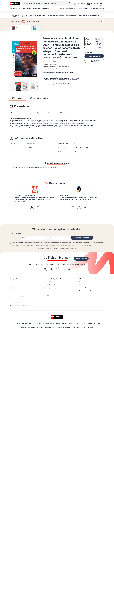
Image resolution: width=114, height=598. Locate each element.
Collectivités (82, 281)
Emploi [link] (90, 323)
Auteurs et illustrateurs (86, 284)
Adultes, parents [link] (48, 290)
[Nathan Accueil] (15, 3)
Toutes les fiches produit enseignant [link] (20, 305)
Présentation (18, 98)
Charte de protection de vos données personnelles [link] (57, 323)
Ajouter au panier (93, 56)
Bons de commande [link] (50, 327)
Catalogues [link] (40, 327)
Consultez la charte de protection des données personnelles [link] (61, 248)
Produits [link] (90, 327)
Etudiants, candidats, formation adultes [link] (55, 287)
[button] (24, 59)
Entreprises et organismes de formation (90, 279)
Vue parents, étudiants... (33, 21)
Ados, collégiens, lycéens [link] (51, 284)
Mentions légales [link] (26, 323)
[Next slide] (37, 87)
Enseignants (13, 279)
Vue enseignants (15, 21)
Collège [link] (12, 287)
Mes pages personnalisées (67, 8)
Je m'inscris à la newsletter (81, 238)
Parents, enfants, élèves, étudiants (54, 279)
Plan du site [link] (17, 323)
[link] (32, 207)
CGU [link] (74, 327)
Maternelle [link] (13, 281)
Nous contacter (83, 8)
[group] (17, 86)
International (83, 293)
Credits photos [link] (37, 323)
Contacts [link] (84, 327)
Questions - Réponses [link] (64, 327)
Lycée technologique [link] (16, 293)
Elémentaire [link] (13, 284)
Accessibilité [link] (97, 323)
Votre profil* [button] (25, 237)
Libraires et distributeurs (86, 287)
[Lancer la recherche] (70, 3)
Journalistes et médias (85, 290)
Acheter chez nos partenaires (94, 60)
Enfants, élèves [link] (48, 281)
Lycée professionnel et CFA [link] (17, 296)
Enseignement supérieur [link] (16, 302)
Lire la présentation (60, 83)
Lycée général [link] (14, 290)
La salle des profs (96, 8)
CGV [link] (78, 327)
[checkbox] (23, 21)
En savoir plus (41, 248)
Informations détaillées (40, 98)
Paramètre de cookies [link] (80, 323)
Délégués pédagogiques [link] (28, 327)
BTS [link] (11, 299)
